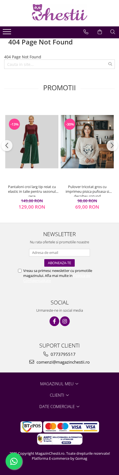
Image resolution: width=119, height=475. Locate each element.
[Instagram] (65, 321)
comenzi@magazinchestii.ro (62, 362)
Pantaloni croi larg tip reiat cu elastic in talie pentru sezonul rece (32, 190)
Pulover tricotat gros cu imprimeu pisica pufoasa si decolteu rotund (87, 190)
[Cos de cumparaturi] (100, 32)
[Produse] (7, 33)
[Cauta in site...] (113, 32)
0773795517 (63, 354)
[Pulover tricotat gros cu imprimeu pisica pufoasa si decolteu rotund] (87, 141)
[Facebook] (54, 321)
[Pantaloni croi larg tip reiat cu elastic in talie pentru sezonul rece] (31, 141)
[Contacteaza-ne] (86, 32)
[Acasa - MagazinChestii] (59, 13)
